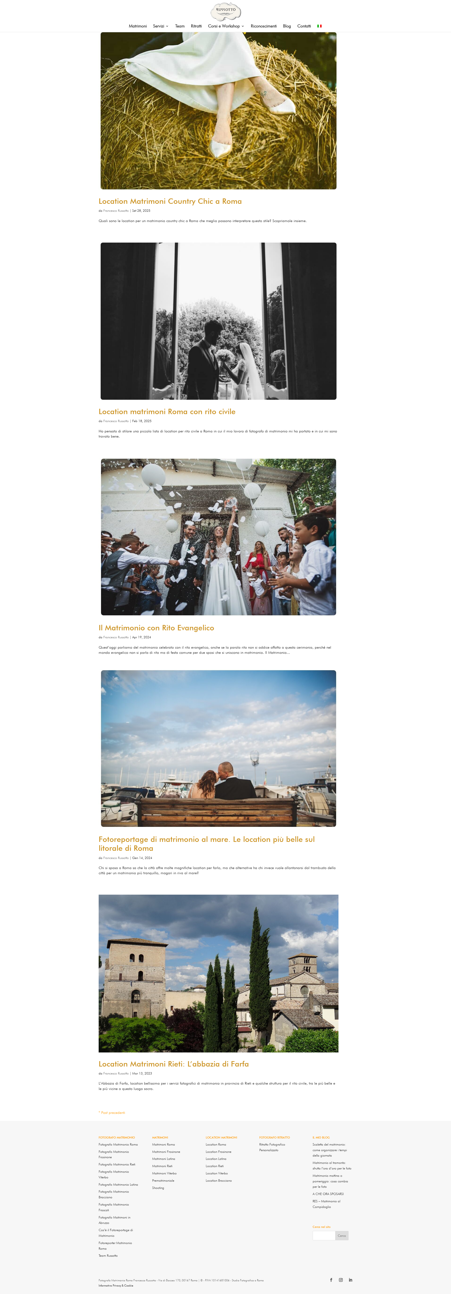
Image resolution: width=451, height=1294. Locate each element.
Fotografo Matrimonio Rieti (117, 1164)
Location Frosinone (218, 1152)
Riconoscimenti (264, 26)
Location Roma (216, 1144)
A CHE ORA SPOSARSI (328, 1194)
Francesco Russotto (116, 210)
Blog (287, 26)
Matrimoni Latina (163, 1159)
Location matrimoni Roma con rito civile (167, 411)
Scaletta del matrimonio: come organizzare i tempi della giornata (330, 1150)
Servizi (158, 26)
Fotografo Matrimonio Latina (118, 1184)
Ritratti (196, 26)
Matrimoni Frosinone (166, 1152)
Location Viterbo (217, 1173)
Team (180, 26)
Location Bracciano (219, 1180)
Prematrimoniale (163, 1180)
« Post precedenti (112, 1112)
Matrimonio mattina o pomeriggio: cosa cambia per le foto (330, 1181)
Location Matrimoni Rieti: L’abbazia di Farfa (174, 1063)
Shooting (158, 1188)
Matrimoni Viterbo (164, 1173)
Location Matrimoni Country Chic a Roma (170, 201)
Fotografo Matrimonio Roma (118, 1144)
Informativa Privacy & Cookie (116, 1285)
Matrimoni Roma (163, 1144)
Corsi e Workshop (224, 26)
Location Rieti (215, 1166)
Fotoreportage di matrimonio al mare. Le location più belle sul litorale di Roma (207, 844)
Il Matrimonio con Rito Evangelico (156, 627)
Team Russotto (108, 1255)
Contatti (304, 26)
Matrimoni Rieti (162, 1166)
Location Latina (216, 1159)
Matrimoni (138, 26)
